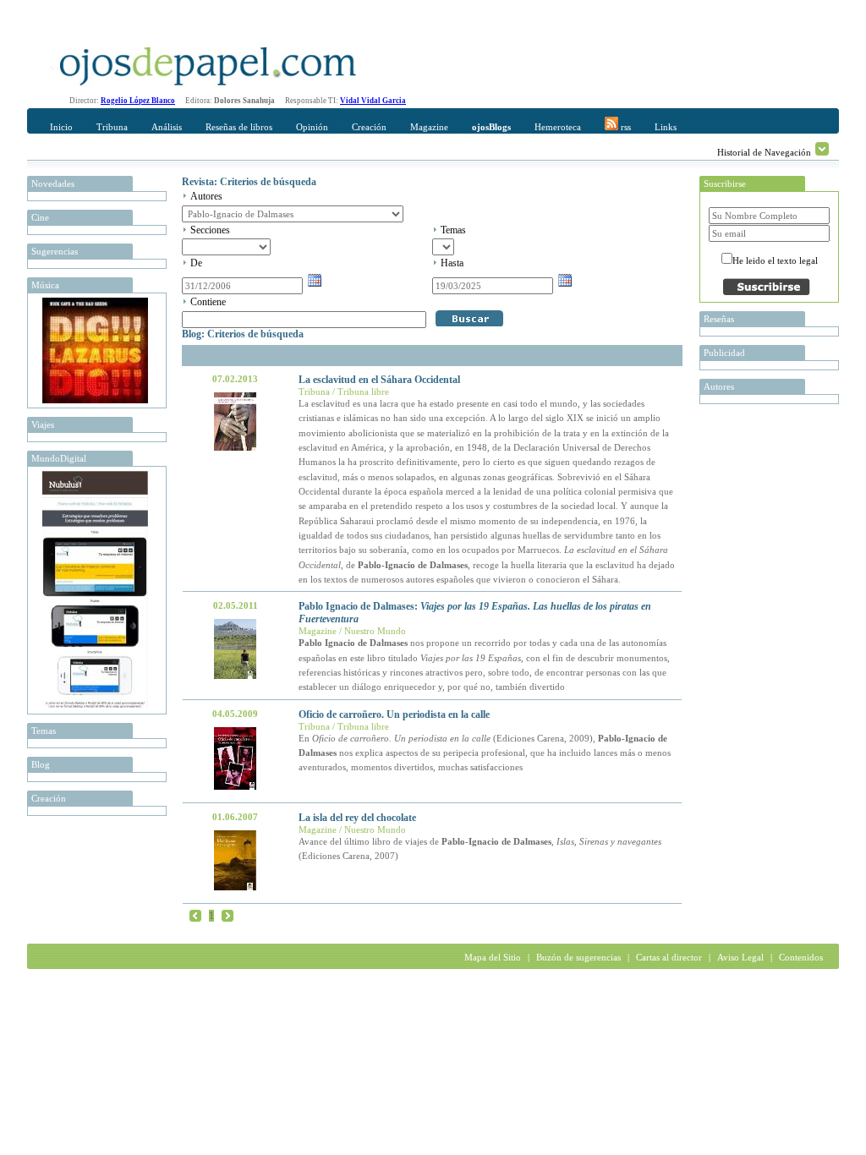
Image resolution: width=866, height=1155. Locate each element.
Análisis (166, 127)
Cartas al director (669, 957)
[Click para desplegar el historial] (822, 149)
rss (624, 127)
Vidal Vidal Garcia (373, 100)
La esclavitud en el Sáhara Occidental (379, 380)
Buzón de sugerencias (578, 957)
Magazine (429, 127)
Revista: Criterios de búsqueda (249, 182)
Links (666, 127)
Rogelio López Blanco (138, 100)
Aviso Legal (740, 957)
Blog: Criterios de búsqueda (243, 334)
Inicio (61, 127)
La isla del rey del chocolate (357, 818)
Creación (369, 127)
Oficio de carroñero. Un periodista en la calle (394, 714)
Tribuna (112, 127)
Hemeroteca (557, 127)
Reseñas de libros (239, 127)
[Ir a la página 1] (195, 915)
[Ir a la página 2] (227, 915)
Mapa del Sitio (492, 957)
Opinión (312, 127)
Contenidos (801, 957)
